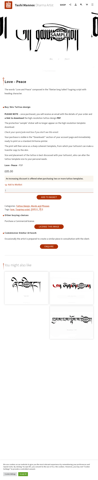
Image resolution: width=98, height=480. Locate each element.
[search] (81, 5)
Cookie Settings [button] (10, 474)
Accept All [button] (23, 474)
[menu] (92, 5)
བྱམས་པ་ (34, 209)
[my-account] (76, 5)
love (12, 209)
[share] (70, 5)
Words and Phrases (40, 206)
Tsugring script (22, 209)
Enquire (49, 246)
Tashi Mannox (25, 5)
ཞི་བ (41, 209)
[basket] (87, 5)
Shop (63, 5)
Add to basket (49, 197)
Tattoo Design (23, 206)
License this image (49, 226)
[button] (13, 184)
